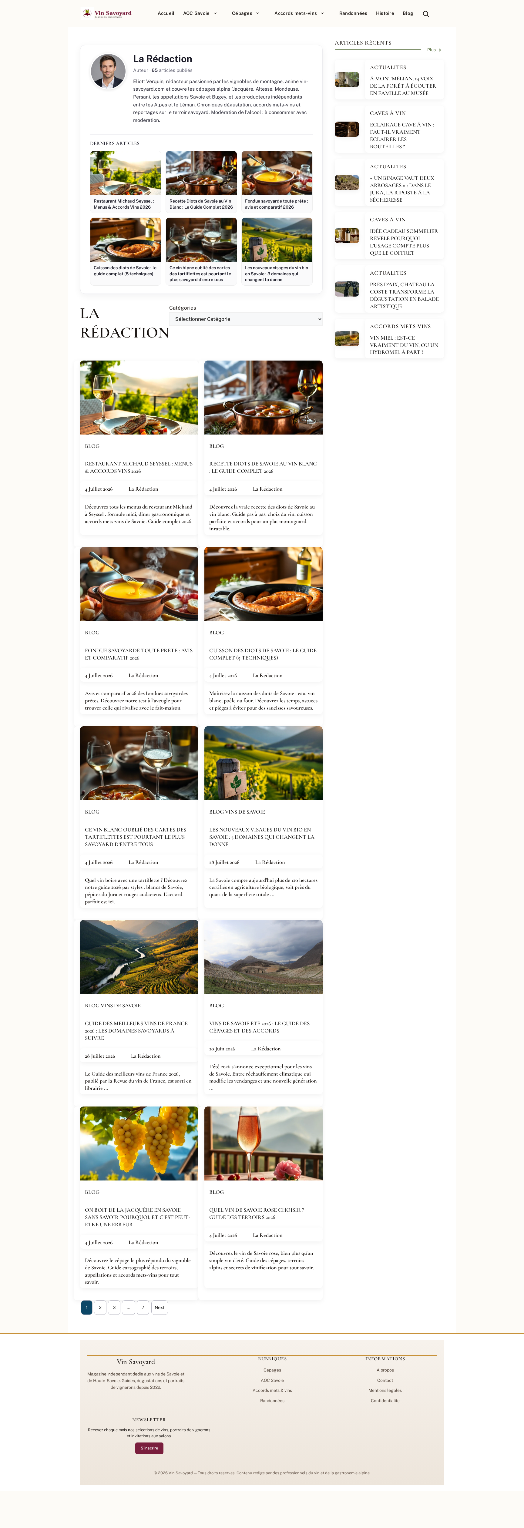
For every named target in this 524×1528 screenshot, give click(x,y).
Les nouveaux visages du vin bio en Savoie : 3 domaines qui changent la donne (261, 837)
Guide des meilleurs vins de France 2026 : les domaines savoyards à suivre (136, 1030)
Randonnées (353, 13)
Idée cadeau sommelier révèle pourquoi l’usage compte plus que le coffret (404, 242)
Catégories (182, 308)
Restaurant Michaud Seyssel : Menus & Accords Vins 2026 (139, 467)
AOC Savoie (196, 13)
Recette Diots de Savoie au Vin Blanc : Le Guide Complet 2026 (263, 467)
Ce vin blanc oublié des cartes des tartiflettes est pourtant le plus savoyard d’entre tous (135, 837)
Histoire (385, 13)
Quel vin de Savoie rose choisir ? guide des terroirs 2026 (256, 1214)
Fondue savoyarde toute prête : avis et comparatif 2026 (139, 654)
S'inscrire (149, 1448)
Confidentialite (385, 1400)
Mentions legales (385, 1390)
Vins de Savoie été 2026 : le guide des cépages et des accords (259, 1027)
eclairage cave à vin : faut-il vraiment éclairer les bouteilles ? (402, 135)
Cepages (272, 1370)
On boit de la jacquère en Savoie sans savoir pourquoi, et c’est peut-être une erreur (137, 1217)
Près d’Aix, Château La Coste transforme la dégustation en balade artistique (404, 295)
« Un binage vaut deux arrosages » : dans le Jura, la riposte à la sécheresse (402, 189)
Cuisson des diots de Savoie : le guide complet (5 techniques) (263, 654)
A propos (385, 1370)
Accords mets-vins (295, 13)
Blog (408, 13)
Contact (385, 1380)
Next (160, 1307)
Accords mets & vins (272, 1390)
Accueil (166, 13)
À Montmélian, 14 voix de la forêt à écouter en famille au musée (403, 85)
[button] (426, 13)
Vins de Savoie (245, 811)
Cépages (242, 13)
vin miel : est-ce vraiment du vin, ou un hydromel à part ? (404, 345)
